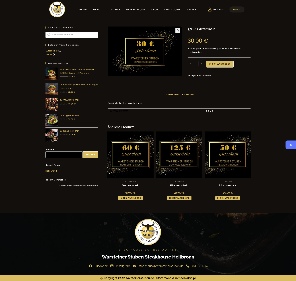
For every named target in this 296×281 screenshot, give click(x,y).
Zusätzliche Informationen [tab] (179, 94)
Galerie (115, 9)
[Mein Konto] (210, 9)
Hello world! (51, 170)
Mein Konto (219, 9)
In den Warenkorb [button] (130, 198)
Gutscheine (205, 75)
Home (83, 9)
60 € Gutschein (130, 185)
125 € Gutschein (179, 185)
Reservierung (135, 9)
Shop (154, 9)
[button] (177, 30)
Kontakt (192, 9)
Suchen (49, 149)
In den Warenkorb (219, 64)
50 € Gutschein (227, 185)
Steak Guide (172, 9)
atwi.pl (191, 278)
